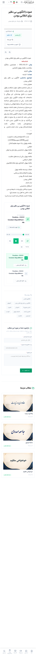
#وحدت (7, 312)
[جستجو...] (21, 2)
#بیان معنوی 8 (26, 307)
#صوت (9, 307)
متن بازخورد (29, 353)
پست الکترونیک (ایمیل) (26, 345)
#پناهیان (28, 316)
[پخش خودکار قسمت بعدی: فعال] (27, 241)
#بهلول (9, 303)
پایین (24, 140)
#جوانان (17, 307)
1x (26, 247)
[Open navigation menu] (4, 2)
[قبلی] (10, 241)
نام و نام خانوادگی (27, 337)
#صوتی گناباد (27, 312)
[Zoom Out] (5, 52)
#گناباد (20, 316)
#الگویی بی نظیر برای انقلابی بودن (22, 303)
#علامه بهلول (17, 312)
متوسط (14, 140)
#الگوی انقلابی (27, 299)
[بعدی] (22, 241)
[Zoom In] (9, 52)
